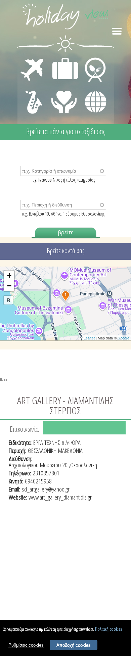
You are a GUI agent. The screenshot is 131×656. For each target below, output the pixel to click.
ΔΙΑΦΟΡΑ (92, 89)
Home (3, 379)
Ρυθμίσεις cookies (26, 645)
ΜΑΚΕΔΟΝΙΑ (70, 450)
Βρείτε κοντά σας (65, 250)
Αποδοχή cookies (73, 645)
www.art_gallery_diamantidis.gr (60, 497)
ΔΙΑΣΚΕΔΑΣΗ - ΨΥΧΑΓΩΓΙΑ (32, 94)
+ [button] (9, 275)
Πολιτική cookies (108, 629)
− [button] (9, 286)
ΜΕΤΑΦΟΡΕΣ (33, 59)
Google (123, 337)
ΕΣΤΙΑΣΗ (91, 59)
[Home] (65, 17)
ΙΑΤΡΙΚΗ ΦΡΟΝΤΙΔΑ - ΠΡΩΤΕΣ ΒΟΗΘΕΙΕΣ (64, 99)
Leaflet (89, 337)
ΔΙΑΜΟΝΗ (62, 59)
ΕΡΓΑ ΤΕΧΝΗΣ (46, 442)
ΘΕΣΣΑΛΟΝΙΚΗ (42, 450)
